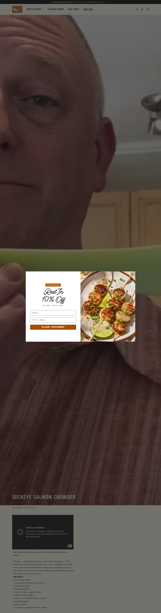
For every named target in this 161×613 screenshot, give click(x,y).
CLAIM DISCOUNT (53, 327)
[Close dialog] (132, 274)
